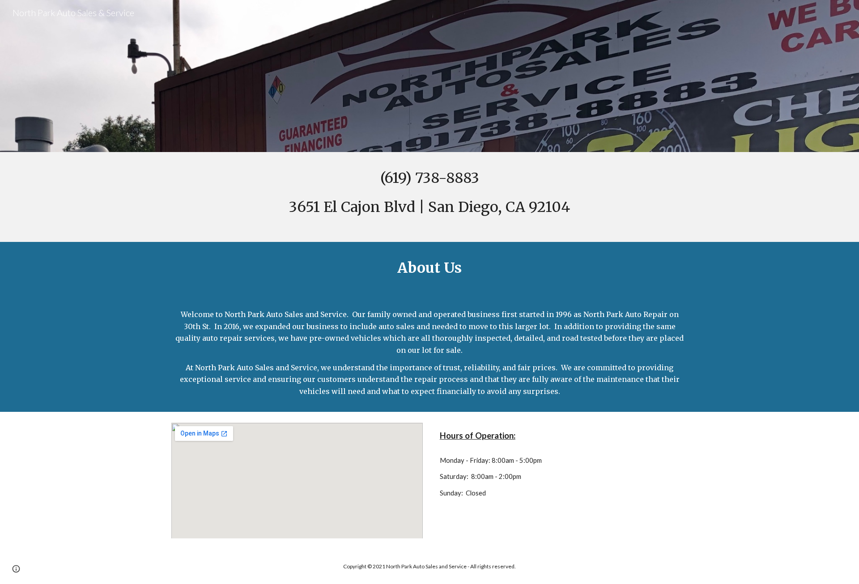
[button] (16, 569)
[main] (429, 197)
